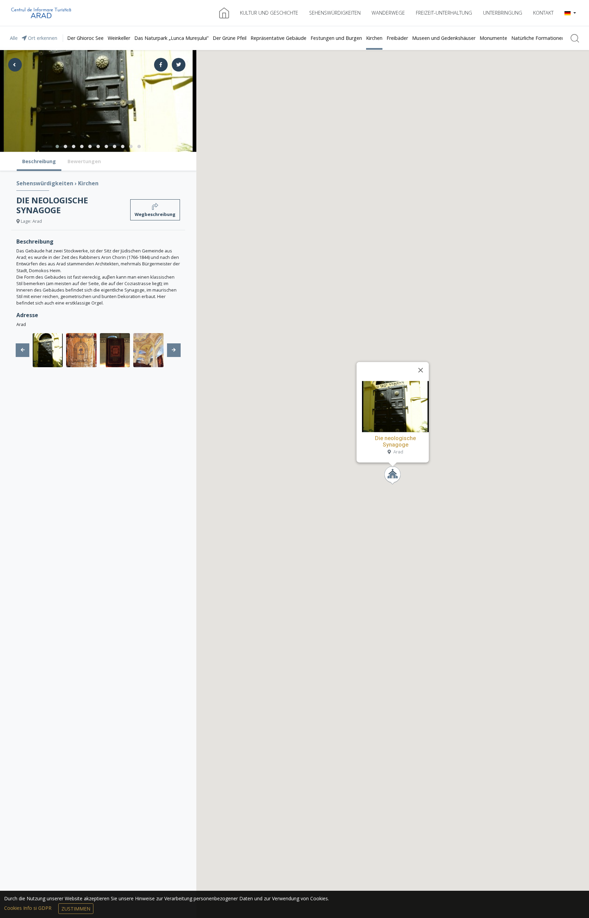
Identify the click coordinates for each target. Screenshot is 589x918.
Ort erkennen (42, 38)
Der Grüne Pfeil (229, 38)
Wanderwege (388, 13)
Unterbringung (502, 13)
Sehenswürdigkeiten (335, 13)
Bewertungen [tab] (84, 161)
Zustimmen (75, 908)
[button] (570, 12)
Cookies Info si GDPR (28, 908)
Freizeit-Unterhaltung (444, 13)
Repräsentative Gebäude (278, 38)
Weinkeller (119, 38)
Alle (14, 38)
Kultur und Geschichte (269, 13)
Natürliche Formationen (537, 38)
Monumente (493, 38)
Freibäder (397, 38)
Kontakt (543, 13)
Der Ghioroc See (85, 38)
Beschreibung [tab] (39, 161)
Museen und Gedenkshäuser (443, 38)
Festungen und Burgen (336, 38)
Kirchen (374, 38)
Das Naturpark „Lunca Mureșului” (171, 38)
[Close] (420, 370)
